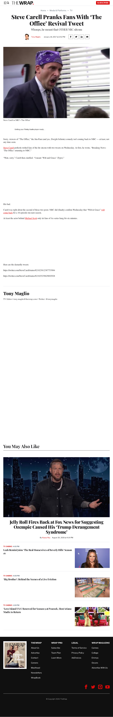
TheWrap (36, 643)
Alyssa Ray (46, 538)
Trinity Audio (29, 129)
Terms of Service (79, 648)
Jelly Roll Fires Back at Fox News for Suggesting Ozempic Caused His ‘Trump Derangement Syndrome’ (56, 526)
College (95, 653)
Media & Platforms (58, 10)
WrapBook (36, 677)
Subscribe (103, 3)
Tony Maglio (36, 37)
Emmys (95, 658)
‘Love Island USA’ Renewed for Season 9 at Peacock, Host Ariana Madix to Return (37, 610)
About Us (35, 648)
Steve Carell (8, 147)
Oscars (95, 663)
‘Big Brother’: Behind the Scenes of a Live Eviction (29, 579)
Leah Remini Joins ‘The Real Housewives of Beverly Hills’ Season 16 (37, 551)
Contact (34, 658)
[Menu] (6, 3)
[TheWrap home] (23, 3)
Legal (75, 643)
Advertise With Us (100, 668)
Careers (34, 663)
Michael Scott (31, 218)
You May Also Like (21, 446)
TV (71, 10)
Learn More (56, 658)
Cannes (95, 648)
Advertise (35, 653)
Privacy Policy (78, 653)
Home (43, 10)
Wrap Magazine (101, 643)
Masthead (35, 668)
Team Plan (56, 653)
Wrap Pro (57, 643)
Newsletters (36, 673)
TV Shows (7, 546)
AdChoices (76, 658)
